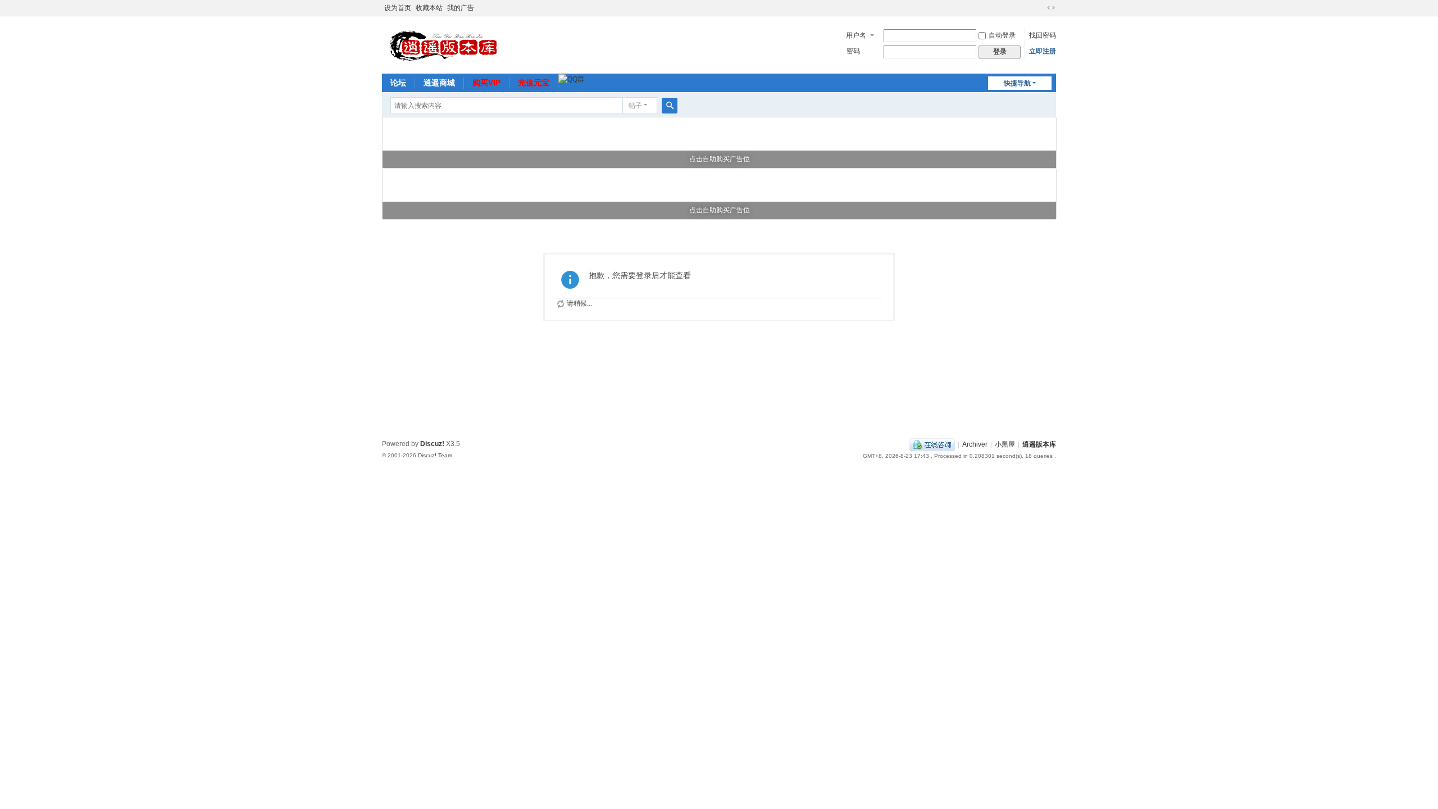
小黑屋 (1005, 444)
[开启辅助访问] (1040, 8)
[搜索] (669, 105)
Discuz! (432, 444)
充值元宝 (533, 82)
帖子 (635, 106)
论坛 (398, 82)
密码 (853, 51)
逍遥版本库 (1039, 444)
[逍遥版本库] (446, 44)
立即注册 (1042, 51)
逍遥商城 (439, 82)
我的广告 (460, 8)
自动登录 (1002, 35)
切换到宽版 (1051, 8)
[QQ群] (571, 79)
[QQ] (932, 444)
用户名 (856, 35)
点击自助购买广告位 (719, 159)
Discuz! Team (435, 455)
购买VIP (486, 82)
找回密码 (1042, 35)
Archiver (975, 444)
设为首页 (397, 8)
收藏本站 (429, 8)
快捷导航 (1017, 83)
